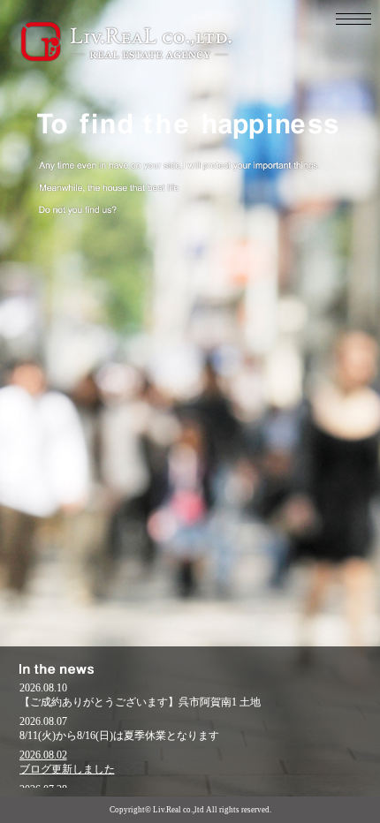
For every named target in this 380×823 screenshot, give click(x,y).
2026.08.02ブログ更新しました (67, 762)
